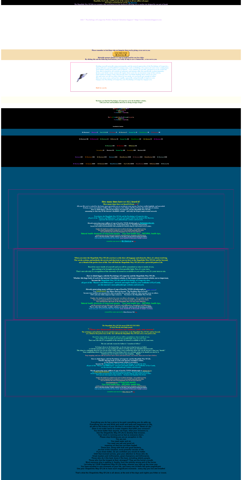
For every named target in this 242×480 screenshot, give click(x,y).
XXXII (162, 157)
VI (133, 132)
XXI (110, 150)
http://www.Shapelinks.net (121, 15)
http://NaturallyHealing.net (121, 38)
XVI (158, 139)
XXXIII (78, 163)
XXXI (150, 157)
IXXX (137, 157)
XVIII (121, 145)
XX (100, 150)
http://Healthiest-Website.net (121, 36)
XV (148, 139)
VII (144, 132)
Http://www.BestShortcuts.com (121, 26)
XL (165, 163)
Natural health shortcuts (112, 382)
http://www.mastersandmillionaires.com (121, 43)
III (104, 132)
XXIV (142, 150)
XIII (124, 139)
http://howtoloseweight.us (121, 35)
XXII (120, 150)
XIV (136, 139)
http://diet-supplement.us (121, 8)
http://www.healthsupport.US (121, 31)
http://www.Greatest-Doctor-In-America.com (121, 44)
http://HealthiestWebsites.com (121, 41)
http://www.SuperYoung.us (121, 29)
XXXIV (90, 163)
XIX (133, 145)
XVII (109, 145)
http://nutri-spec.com (121, 5)
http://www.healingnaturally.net (121, 25)
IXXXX (154, 163)
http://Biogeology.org (121, 9)
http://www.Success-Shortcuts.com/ (121, 40)
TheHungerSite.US (147, 370)
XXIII (131, 150)
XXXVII (129, 163)
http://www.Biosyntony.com (121, 7)
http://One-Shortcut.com (121, 34)
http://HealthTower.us (121, 33)
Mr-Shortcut (126, 241)
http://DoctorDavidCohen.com (121, 21)
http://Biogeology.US (121, 13)
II (95, 132)
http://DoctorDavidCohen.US (121, 39)
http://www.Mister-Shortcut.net (121, 27)
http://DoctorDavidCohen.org (121, 22)
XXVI (102, 157)
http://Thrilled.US (121, 10)
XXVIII (125, 157)
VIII (155, 132)
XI (104, 139)
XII (114, 139)
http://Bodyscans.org (121, 12)
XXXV (103, 163)
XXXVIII (142, 163)
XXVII (113, 157)
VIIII (83, 139)
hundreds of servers (118, 126)
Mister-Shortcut (128, 312)
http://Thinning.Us (121, 30)
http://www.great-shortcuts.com (121, 24)
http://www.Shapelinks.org (121, 14)
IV (113, 132)
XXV (79, 157)
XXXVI (115, 163)
